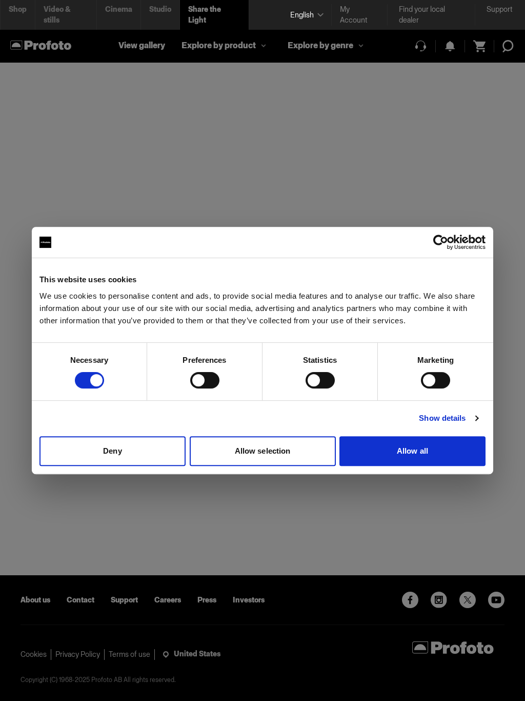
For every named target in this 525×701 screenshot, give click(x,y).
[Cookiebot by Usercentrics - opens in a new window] (441, 242)
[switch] (204, 380)
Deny (112, 450)
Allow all (412, 450)
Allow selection (263, 450)
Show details (442, 418)
